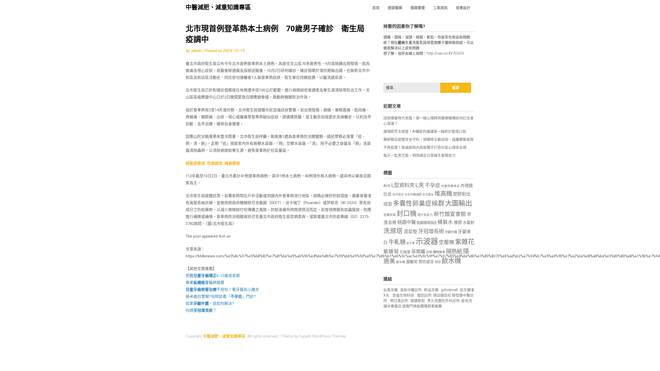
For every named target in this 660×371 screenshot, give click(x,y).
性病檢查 (214, 163)
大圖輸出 (458, 203)
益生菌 (410, 243)
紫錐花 (464, 242)
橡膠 (458, 222)
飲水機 (451, 261)
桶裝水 (445, 222)
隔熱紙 (454, 251)
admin (196, 50)
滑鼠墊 (410, 231)
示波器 (427, 241)
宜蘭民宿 (389, 215)
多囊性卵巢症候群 (418, 203)
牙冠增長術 (431, 231)
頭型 (438, 262)
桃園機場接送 (427, 223)
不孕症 (432, 185)
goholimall (449, 290)
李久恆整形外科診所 (443, 301)
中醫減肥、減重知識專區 (218, 7)
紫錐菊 (391, 252)
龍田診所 (424, 295)
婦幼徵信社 (442, 295)
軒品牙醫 (431, 290)
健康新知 (417, 301)
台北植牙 (428, 194)
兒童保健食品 (450, 186)
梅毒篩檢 (232, 163)
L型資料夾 (403, 185)
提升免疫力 (425, 215)
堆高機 (443, 193)
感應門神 (409, 306)
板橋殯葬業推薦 (429, 306)
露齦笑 (412, 261)
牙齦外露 (451, 232)
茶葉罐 (418, 251)
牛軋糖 (397, 242)
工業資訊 (440, 8)
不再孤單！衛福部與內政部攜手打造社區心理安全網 (424, 147)
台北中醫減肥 (413, 194)
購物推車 (439, 252)
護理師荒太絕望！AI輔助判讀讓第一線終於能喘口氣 (424, 131)
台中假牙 (398, 194)
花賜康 (405, 252)
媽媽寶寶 (417, 8)
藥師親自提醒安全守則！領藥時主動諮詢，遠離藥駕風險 (428, 139)
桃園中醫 (406, 222)
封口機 (407, 213)
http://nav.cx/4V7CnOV (445, 53)
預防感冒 (426, 261)
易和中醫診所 (411, 290)
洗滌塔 (393, 231)
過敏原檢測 (195, 163)
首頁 (376, 8)
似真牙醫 (390, 290)
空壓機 (446, 242)
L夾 (419, 185)
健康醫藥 (395, 8)
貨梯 (429, 252)
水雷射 (468, 222)
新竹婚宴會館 (450, 214)
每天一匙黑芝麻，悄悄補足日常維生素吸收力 (419, 155)
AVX (386, 186)
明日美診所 (398, 301)
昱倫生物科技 (403, 295)
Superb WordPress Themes (322, 336)
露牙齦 (400, 262)
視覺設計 (463, 8)
